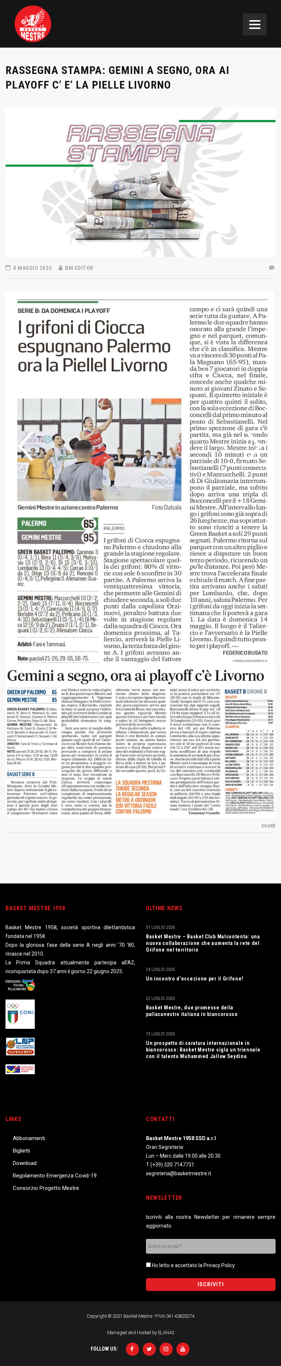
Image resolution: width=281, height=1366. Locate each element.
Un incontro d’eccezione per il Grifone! (194, 979)
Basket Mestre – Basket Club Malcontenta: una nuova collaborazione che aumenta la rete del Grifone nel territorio (203, 943)
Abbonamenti (29, 1138)
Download (25, 1163)
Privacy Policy (219, 1265)
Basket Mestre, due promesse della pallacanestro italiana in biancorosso (192, 1011)
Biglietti (21, 1150)
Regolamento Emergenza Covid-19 (55, 1175)
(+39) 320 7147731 (172, 1165)
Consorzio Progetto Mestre (46, 1188)
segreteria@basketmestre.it (178, 1173)
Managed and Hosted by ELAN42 (140, 1332)
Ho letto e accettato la (193, 1265)
